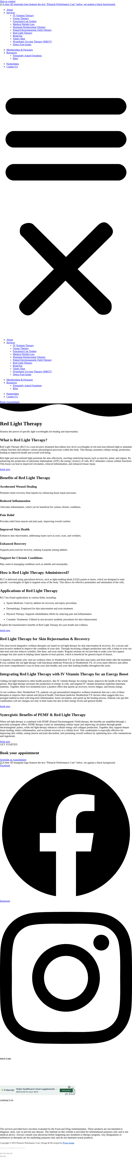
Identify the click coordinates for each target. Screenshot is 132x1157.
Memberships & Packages (19, 49)
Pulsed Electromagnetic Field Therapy (32, 30)
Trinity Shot (19, 38)
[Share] (7, 1153)
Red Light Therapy (22, 33)
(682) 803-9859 (14, 1120)
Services (10, 12)
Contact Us (12, 66)
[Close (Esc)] (11, 1153)
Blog (15, 58)
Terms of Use (5, 1148)
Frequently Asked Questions (27, 55)
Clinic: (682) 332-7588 (11, 1117)
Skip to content (7, 1)
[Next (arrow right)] (4, 1156)
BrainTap (17, 35)
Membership (6, 1075)
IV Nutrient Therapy (23, 15)
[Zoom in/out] (1, 1153)
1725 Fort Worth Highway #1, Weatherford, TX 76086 (28, 1106)
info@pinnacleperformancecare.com (18, 1112)
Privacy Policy (19, 1148)
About (9, 9)
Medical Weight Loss (23, 24)
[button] (66, 203)
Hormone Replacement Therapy (29, 27)
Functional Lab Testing (24, 21)
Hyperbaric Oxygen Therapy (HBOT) (32, 41)
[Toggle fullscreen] (4, 1153)
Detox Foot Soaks (22, 44)
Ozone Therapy (21, 18)
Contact (4, 1081)
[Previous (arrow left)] (1, 1156)
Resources (11, 52)
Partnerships (12, 63)
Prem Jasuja (68, 1143)
